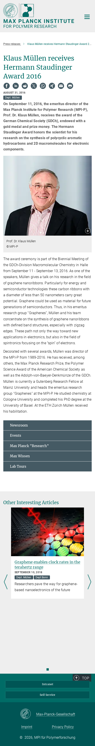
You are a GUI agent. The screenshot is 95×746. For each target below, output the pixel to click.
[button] (88, 231)
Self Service (47, 694)
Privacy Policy (63, 727)
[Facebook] (6, 86)
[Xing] (52, 86)
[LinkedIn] (15, 86)
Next (89, 582)
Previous (5, 582)
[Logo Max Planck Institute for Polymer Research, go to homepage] (39, 15)
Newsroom (19, 425)
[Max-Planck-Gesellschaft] (28, 714)
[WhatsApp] (43, 86)
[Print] (70, 86)
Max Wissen (20, 456)
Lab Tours (18, 466)
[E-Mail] (61, 86)
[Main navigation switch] (87, 16)
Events (15, 435)
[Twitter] (33, 86)
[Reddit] (24, 86)
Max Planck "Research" (29, 446)
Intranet (47, 684)
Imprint (26, 727)
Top (85, 678)
